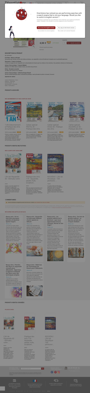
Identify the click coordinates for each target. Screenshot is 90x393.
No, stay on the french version (66, 27)
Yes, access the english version (46, 27)
